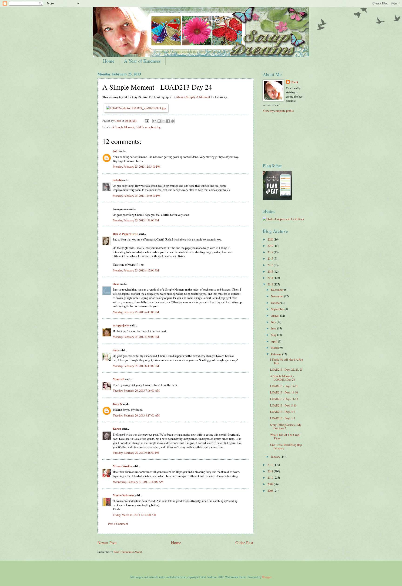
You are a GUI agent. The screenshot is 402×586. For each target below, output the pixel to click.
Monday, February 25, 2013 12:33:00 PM (136, 166)
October (276, 303)
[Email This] (154, 121)
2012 (271, 465)
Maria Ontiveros (123, 495)
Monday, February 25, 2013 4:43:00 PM (136, 312)
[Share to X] (163, 121)
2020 (271, 239)
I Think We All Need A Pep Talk (286, 361)
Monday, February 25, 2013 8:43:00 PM (136, 366)
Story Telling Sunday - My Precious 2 (285, 426)
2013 (271, 284)
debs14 (117, 180)
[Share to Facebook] (168, 121)
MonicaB (118, 379)
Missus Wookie (122, 466)
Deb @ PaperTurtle (125, 234)
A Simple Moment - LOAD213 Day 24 (282, 378)
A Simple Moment (123, 127)
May (274, 335)
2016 (271, 265)
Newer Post (107, 542)
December (277, 290)
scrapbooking (153, 127)
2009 (271, 484)
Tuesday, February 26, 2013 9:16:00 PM (136, 453)
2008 (271, 490)
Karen (117, 429)
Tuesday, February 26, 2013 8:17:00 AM (136, 415)
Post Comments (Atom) (128, 552)
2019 (271, 246)
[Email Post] (146, 121)
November (277, 296)
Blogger (266, 577)
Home (108, 61)
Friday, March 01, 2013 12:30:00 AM (134, 515)
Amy (116, 350)
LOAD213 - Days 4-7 (282, 412)
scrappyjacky (121, 325)
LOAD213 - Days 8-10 (283, 405)
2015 (271, 271)
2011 (271, 471)
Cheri (294, 82)
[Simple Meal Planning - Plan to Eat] (277, 199)
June (274, 328)
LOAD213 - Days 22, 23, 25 (286, 369)
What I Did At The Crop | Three (285, 436)
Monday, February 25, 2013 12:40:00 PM (136, 195)
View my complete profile (278, 110)
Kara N (117, 404)
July (274, 322)
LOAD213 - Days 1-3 (282, 418)
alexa (116, 284)
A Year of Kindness (142, 61)
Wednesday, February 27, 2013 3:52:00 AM (138, 482)
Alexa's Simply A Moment (193, 97)
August (275, 315)
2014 (271, 278)
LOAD (140, 127)
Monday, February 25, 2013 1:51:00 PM (136, 220)
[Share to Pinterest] (172, 121)
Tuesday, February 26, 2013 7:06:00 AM (136, 390)
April (274, 341)
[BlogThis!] (159, 121)
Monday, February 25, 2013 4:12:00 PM (136, 270)
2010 (271, 477)
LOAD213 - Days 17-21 (284, 386)
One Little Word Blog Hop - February (286, 446)
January (276, 456)
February (276, 354)
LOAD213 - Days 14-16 (284, 392)
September (278, 309)
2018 (271, 252)
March (275, 348)
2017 (271, 258)
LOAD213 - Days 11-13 (284, 399)
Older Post (244, 542)
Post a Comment (118, 524)
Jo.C (115, 151)
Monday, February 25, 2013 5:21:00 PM (136, 337)
